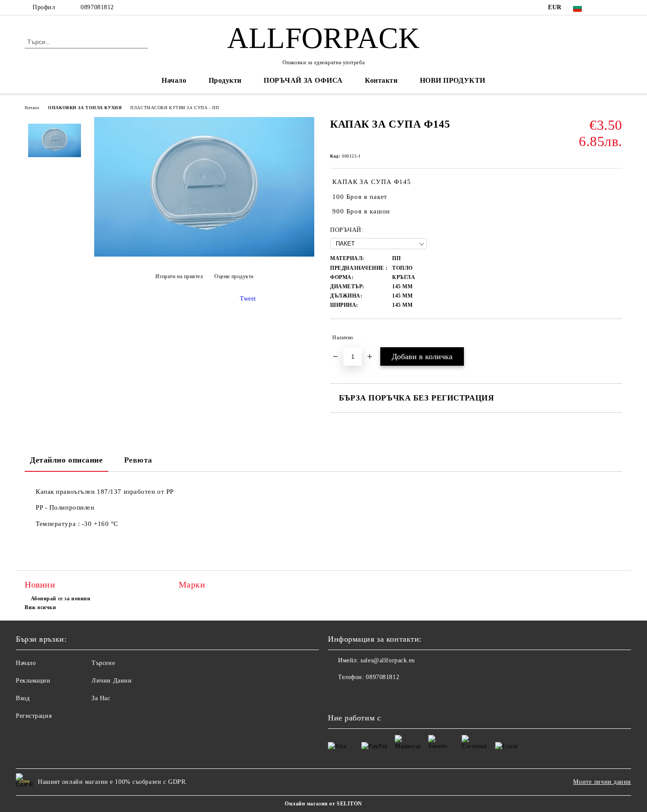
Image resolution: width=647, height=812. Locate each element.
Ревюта (138, 460)
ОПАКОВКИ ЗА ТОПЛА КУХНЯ (84, 107)
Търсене (103, 663)
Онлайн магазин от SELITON (323, 804)
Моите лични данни (602, 782)
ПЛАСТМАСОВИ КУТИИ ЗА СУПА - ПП (174, 107)
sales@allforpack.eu (387, 660)
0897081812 (97, 7)
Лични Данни (112, 680)
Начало (174, 80)
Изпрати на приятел (179, 276)
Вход (22, 698)
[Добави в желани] (616, 337)
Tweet (248, 298)
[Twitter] (617, 7)
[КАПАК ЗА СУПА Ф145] (204, 254)
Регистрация (33, 716)
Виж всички (40, 607)
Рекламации (33, 680)
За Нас (101, 698)
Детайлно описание (66, 460)
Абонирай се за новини (60, 598)
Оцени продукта (234, 276)
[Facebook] (604, 7)
